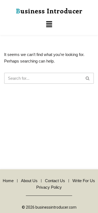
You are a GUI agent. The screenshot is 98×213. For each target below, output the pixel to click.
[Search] (88, 78)
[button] (49, 25)
